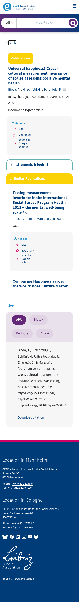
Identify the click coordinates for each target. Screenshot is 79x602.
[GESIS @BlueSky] (5, 537)
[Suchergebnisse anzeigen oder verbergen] (72, 23)
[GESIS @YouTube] (30, 537)
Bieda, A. (14, 89)
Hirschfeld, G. (31, 89)
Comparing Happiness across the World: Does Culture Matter (40, 283)
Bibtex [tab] (38, 319)
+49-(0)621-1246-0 (22, 484)
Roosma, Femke (24, 219)
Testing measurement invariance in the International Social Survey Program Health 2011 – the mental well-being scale (40, 202)
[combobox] (39, 23)
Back (12, 43)
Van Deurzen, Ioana (50, 219)
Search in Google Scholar (24, 143)
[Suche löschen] (65, 22)
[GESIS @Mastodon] (35, 537)
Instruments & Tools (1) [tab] (31, 164)
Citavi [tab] (45, 333)
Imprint (7, 579)
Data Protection (24, 579)
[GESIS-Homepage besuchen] (19, 6)
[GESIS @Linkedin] (18, 537)
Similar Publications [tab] (29, 178)
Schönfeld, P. (52, 89)
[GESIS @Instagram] (24, 537)
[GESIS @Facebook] (12, 537)
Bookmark (25, 135)
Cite (21, 129)
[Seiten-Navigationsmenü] (75, 6)
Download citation (31, 417)
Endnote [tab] (22, 333)
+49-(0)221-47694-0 (23, 523)
